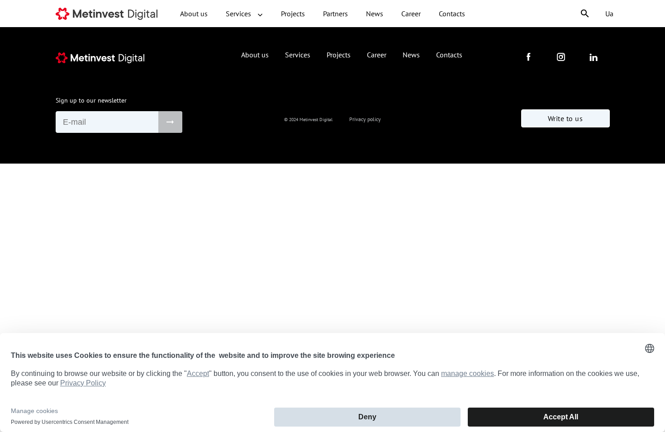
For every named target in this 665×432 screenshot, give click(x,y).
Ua (609, 13)
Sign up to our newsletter (91, 100)
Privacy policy (365, 119)
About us (194, 13)
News (374, 13)
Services (239, 13)
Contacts (452, 13)
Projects (293, 13)
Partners (335, 13)
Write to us (565, 118)
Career (411, 13)
